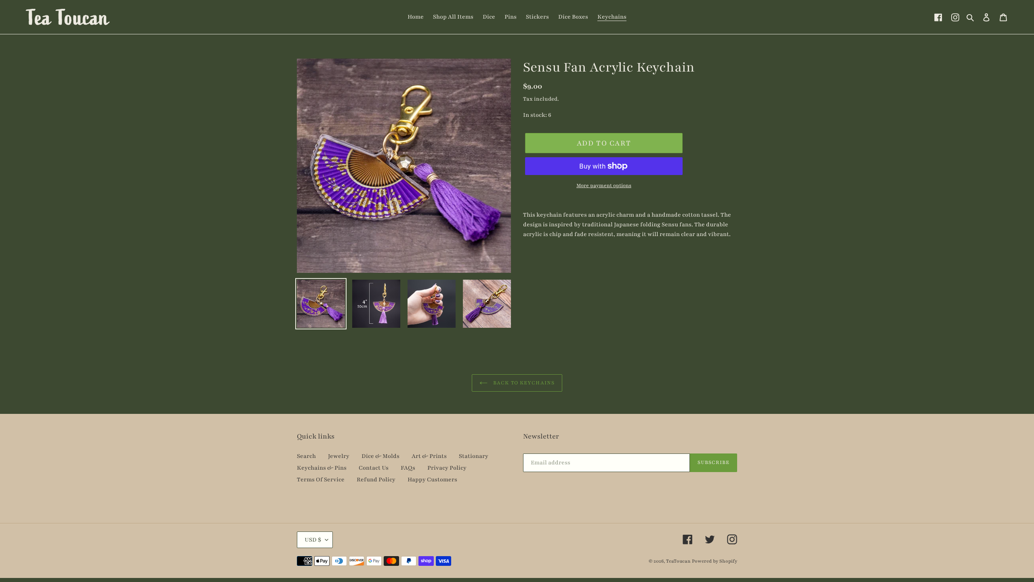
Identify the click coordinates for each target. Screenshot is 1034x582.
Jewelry (338, 456)
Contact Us (374, 468)
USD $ (313, 540)
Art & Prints (429, 456)
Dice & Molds (380, 456)
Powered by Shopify (714, 561)
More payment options (603, 185)
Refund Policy (376, 479)
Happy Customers (432, 479)
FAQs (408, 468)
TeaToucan (678, 561)
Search (306, 456)
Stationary (473, 456)
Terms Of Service (321, 479)
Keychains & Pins (322, 468)
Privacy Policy (447, 468)
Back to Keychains (523, 383)
